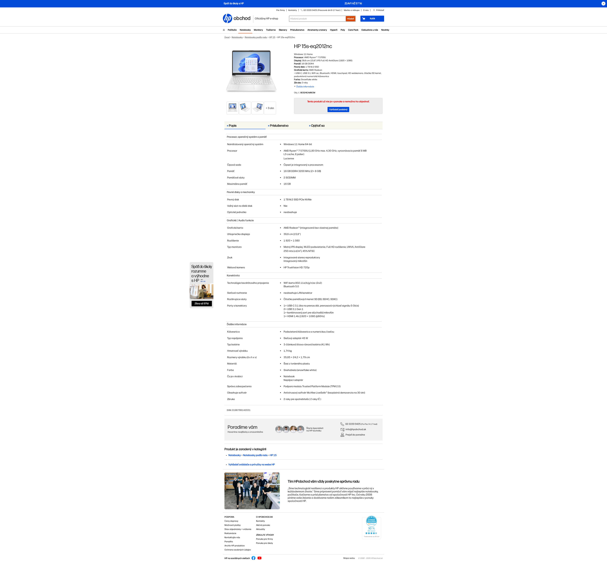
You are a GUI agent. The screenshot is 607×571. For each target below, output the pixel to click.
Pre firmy (280, 10)
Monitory (258, 30)
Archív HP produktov (234, 545)
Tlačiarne (271, 30)
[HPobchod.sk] (227, 19)
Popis (231, 125)
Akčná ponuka (263, 525)
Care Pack (353, 30)
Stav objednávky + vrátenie (237, 529)
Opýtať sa (317, 125)
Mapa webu (349, 558)
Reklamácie (230, 533)
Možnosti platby (232, 525)
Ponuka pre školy (264, 543)
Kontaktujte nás (232, 537)
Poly (343, 30)
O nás (366, 10)
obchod (242, 17)
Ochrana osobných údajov (237, 549)
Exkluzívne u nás (370, 30)
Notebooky (245, 30)
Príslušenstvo (297, 30)
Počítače (232, 30)
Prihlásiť (380, 10)
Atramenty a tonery (317, 30)
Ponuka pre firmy (264, 539)
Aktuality (260, 529)
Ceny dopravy (231, 521)
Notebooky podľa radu (256, 37)
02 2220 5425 (353, 423)
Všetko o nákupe (352, 10)
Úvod (227, 37)
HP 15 (272, 37)
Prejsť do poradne (355, 434)
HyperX (333, 30)
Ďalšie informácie (305, 86)
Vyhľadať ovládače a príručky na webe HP (251, 464)
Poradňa (228, 541)
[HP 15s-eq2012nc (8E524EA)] (251, 72)
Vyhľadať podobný (338, 109)
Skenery (283, 30)
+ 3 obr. (270, 108)
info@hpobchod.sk (356, 429)
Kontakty (292, 10)
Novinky (385, 30)
